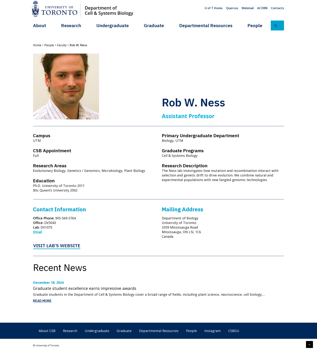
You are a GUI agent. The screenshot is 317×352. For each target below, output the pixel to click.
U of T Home (214, 8)
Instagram (212, 330)
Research (71, 25)
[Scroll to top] (309, 344)
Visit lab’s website (56, 245)
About (39, 25)
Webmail (248, 8)
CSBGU (233, 330)
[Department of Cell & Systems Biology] (82, 9)
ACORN (262, 8)
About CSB (47, 330)
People (254, 25)
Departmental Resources (205, 25)
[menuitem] (214, 8)
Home (37, 45)
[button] (277, 25)
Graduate (154, 25)
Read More (42, 301)
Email (37, 232)
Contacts (277, 8)
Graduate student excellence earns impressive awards (84, 288)
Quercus (232, 8)
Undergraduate (112, 25)
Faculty (62, 45)
